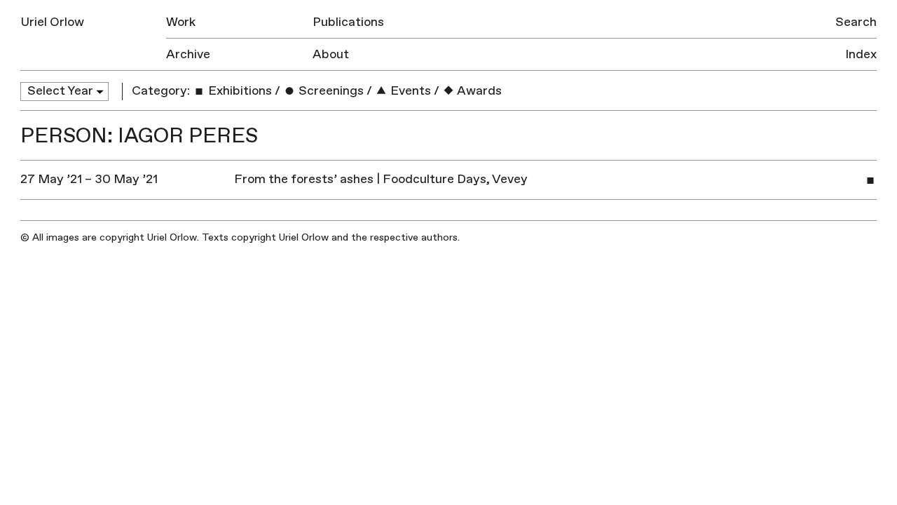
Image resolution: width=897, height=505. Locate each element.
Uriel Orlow (52, 22)
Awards (478, 91)
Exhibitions (238, 91)
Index (861, 54)
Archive (188, 54)
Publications (348, 22)
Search (856, 22)
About (331, 54)
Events (409, 91)
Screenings (330, 91)
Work (181, 22)
